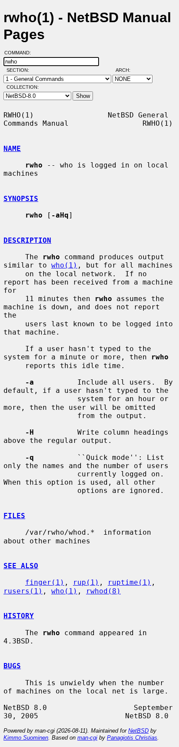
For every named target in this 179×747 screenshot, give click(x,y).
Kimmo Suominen (25, 737)
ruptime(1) (129, 582)
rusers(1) (23, 591)
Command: (20, 52)
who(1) (64, 265)
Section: (20, 70)
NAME (12, 148)
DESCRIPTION (27, 240)
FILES (14, 516)
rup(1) (86, 582)
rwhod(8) (103, 591)
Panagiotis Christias (132, 737)
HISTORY (18, 616)
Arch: (127, 70)
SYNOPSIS (20, 198)
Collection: (23, 87)
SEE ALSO (20, 566)
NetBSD (138, 730)
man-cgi (87, 737)
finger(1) (44, 582)
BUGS (12, 666)
